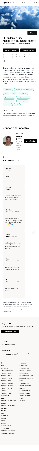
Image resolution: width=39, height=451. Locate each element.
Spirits (17, 105)
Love (6, 93)
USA (5, 342)
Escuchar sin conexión (11, 50)
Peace (13, 93)
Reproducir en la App (28, 50)
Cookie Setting (9, 345)
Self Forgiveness (9, 101)
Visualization (23, 93)
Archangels (29, 89)
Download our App (10, 332)
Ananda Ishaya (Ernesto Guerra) (17, 44)
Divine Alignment (22, 101)
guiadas (18, 57)
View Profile (30, 141)
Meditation (19, 89)
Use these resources (11, 354)
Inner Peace (8, 105)
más (33, 119)
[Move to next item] (33, 232)
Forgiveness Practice (23, 97)
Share (32, 33)
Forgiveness (8, 89)
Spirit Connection (9, 97)
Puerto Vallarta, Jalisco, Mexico (18, 146)
